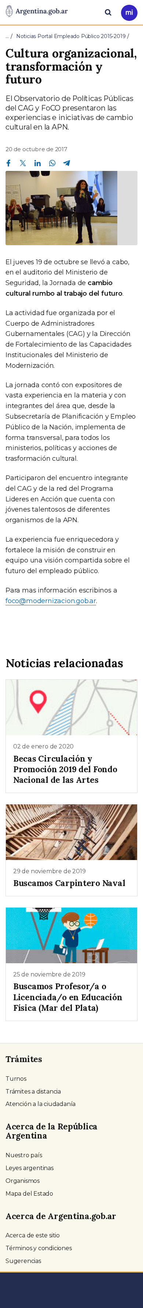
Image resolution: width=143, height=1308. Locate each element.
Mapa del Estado (29, 1193)
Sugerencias (23, 1260)
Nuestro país (24, 1155)
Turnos (16, 1078)
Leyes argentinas (30, 1168)
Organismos (23, 1180)
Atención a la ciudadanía (41, 1103)
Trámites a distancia (33, 1091)
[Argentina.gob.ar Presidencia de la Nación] (37, 11)
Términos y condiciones (39, 1248)
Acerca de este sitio (33, 1235)
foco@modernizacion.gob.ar (51, 601)
